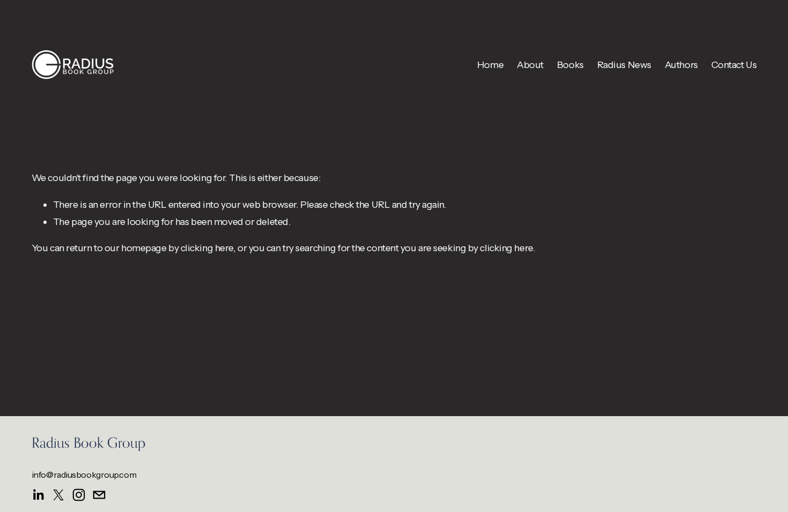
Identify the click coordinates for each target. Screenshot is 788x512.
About (530, 64)
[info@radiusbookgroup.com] (99, 494)
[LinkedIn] (38, 494)
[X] (58, 494)
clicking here (207, 247)
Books (570, 64)
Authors (681, 64)
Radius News (624, 64)
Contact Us (734, 64)
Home (490, 64)
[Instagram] (78, 494)
